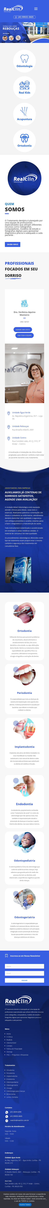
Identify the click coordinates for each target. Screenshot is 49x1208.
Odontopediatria (12, 1082)
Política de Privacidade (14, 1049)
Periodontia (10, 1073)
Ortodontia (10, 1070)
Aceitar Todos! (25, 1204)
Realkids (9, 1040)
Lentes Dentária (12, 1097)
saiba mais (12, 244)
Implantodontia (11, 1076)
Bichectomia (10, 1094)
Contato (9, 1046)
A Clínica (9, 1037)
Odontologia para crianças (15, 1091)
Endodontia (10, 1079)
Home (8, 1034)
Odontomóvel (11, 1043)
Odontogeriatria (12, 1085)
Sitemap (9, 1052)
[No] (46, 1199)
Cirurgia (9, 1088)
